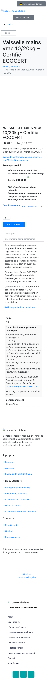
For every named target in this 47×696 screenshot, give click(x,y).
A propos (9, 468)
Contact (9, 531)
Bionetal (9, 462)
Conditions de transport (17, 499)
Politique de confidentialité (18, 474)
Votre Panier (13, 663)
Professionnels (12, 537)
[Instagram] (23, 674)
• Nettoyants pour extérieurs (20, 632)
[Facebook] (16, 674)
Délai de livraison (13, 505)
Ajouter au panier (15, 224)
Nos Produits (14, 622)
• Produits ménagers (17, 627)
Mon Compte (11, 525)
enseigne (17, 563)
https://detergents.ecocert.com (21, 386)
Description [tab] (10, 233)
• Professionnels (15, 648)
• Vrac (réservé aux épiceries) (21, 653)
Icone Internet (18, 560)
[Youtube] (31, 674)
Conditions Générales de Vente (20, 511)
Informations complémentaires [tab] (20, 239)
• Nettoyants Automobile (19, 637)
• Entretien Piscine (16, 643)
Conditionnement (12, 205)
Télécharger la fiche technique (20, 307)
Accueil (11, 617)
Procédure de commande (17, 487)
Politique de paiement (16, 493)
